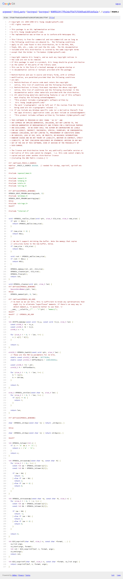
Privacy (21, 575)
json (119, 575)
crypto (106, 11)
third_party (19, 11)
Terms (27, 575)
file (52, 18)
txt (112, 575)
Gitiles (14, 575)
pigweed (7, 11)
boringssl (32, 11)
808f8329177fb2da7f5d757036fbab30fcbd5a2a (74, 11)
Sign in (118, 4)
